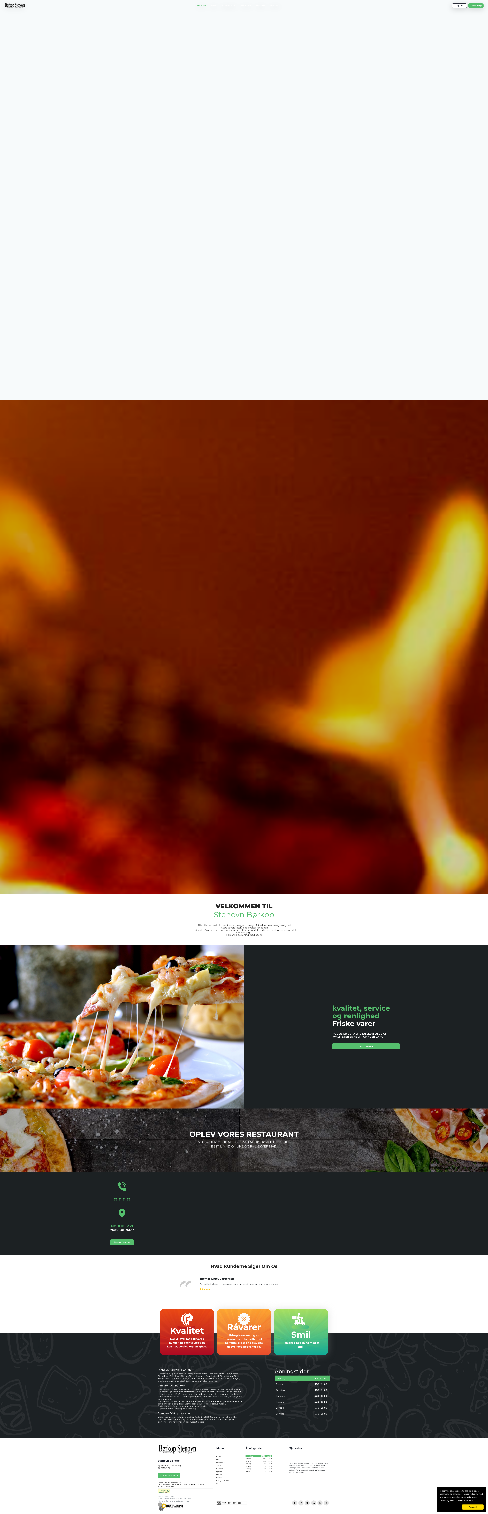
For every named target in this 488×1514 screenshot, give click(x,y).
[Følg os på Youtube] (326, 1502)
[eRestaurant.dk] (170, 1506)
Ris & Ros (246, 5)
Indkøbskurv (229, 5)
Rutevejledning (122, 1242)
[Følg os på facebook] (294, 1502)
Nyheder (219, 1472)
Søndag (259, 1471)
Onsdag (259, 1461)
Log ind (459, 5)
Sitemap (219, 1484)
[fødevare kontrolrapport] (164, 1492)
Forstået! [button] (473, 1507)
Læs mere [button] (468, 1500)
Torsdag (259, 1464)
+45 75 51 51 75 (170, 1475)
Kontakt (275, 5)
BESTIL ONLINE (366, 1046)
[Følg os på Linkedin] (313, 1502)
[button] (450, 1507)
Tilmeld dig (476, 5)
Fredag (259, 1466)
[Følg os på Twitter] (307, 1502)
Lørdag (259, 1469)
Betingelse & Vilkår (223, 1481)
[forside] (177, 1452)
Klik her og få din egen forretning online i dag (173, 1501)
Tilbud (218, 1465)
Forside (201, 5)
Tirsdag (259, 1459)
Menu (214, 5)
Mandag (258, 1456)
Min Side (260, 5)
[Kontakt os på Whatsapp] (320, 1502)
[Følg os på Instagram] (300, 1502)
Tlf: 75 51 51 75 (164, 1468)
